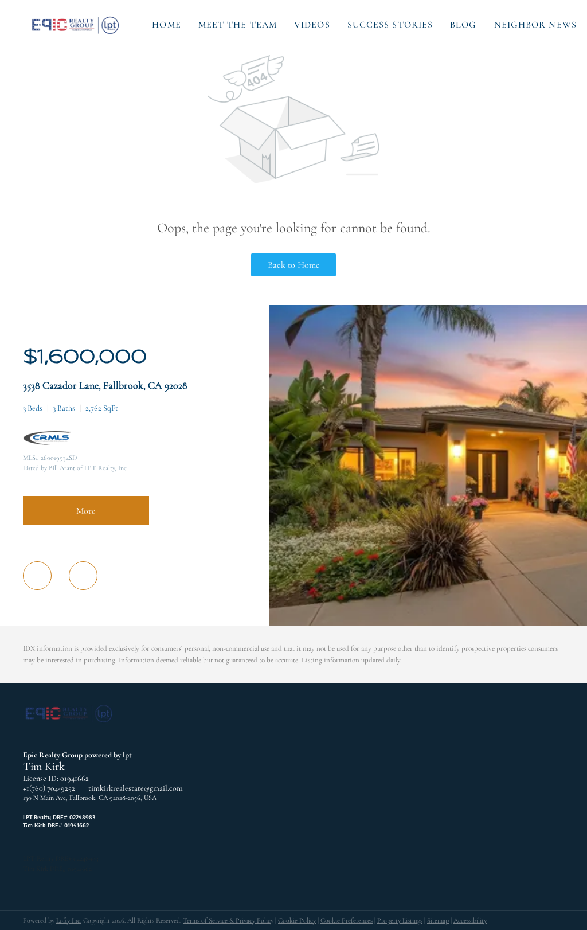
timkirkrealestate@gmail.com (135, 788)
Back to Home (294, 265)
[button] (76, 24)
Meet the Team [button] (237, 24)
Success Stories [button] (390, 24)
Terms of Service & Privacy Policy (228, 920)
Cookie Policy (297, 920)
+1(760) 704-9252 (49, 788)
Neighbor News (535, 24)
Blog (463, 24)
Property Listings (399, 920)
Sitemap (438, 920)
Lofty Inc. (68, 920)
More (86, 511)
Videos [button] (312, 24)
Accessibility (470, 920)
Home (166, 24)
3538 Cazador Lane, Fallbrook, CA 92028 (105, 385)
